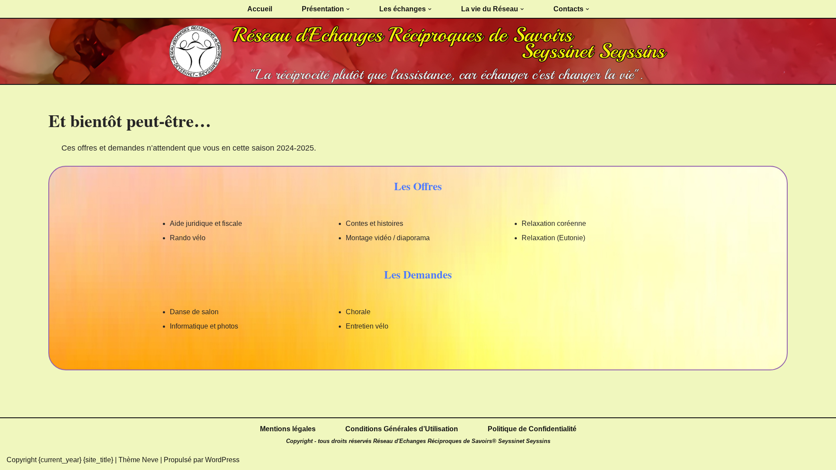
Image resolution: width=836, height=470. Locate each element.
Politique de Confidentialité (532, 429)
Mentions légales (288, 429)
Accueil (259, 9)
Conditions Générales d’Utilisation (401, 429)
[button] (348, 9)
